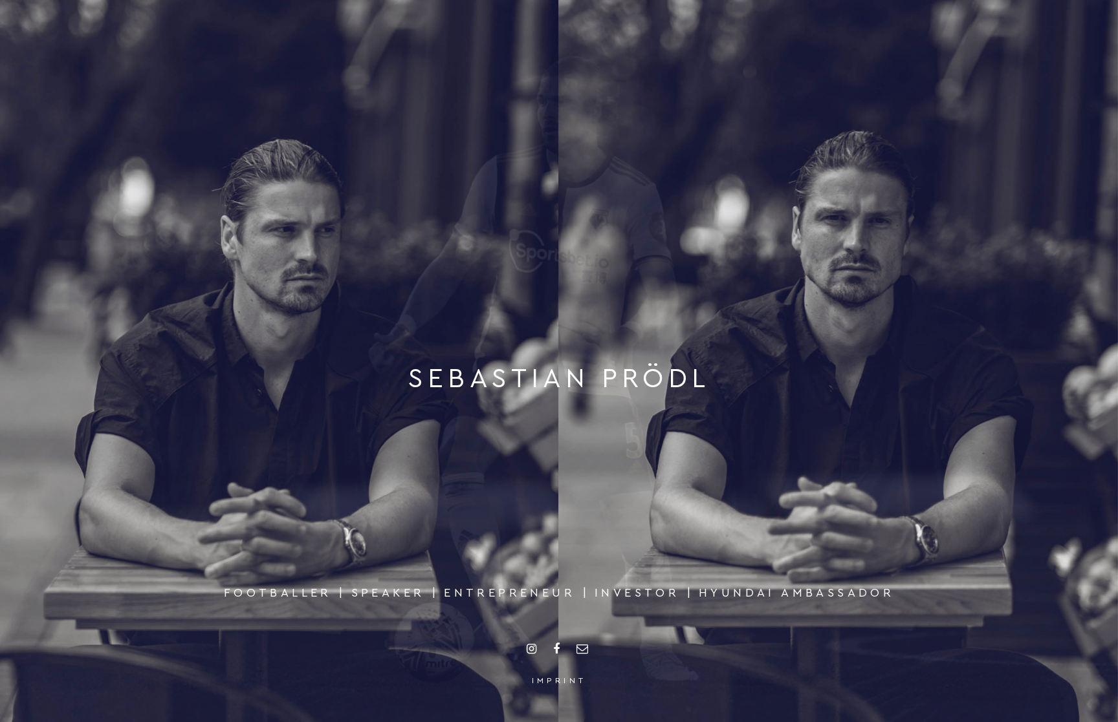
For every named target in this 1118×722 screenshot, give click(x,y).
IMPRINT (559, 681)
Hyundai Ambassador (796, 593)
